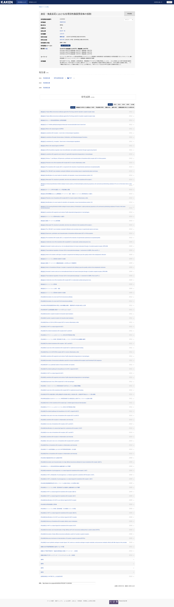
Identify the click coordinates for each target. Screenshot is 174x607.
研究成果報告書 (58, 78)
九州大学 (62, 33)
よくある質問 (67, 601)
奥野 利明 (62, 39)
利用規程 (80, 601)
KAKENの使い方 (158, 2)
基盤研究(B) (63, 22)
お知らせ (74, 601)
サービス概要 (50, 601)
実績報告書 (46, 78)
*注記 (46, 48)
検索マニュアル (59, 601)
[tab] (88, 96)
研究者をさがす (33, 2)
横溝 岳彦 (62, 36)
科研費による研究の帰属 (89, 601)
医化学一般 (62, 30)
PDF (70, 78)
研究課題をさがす (22, 2)
